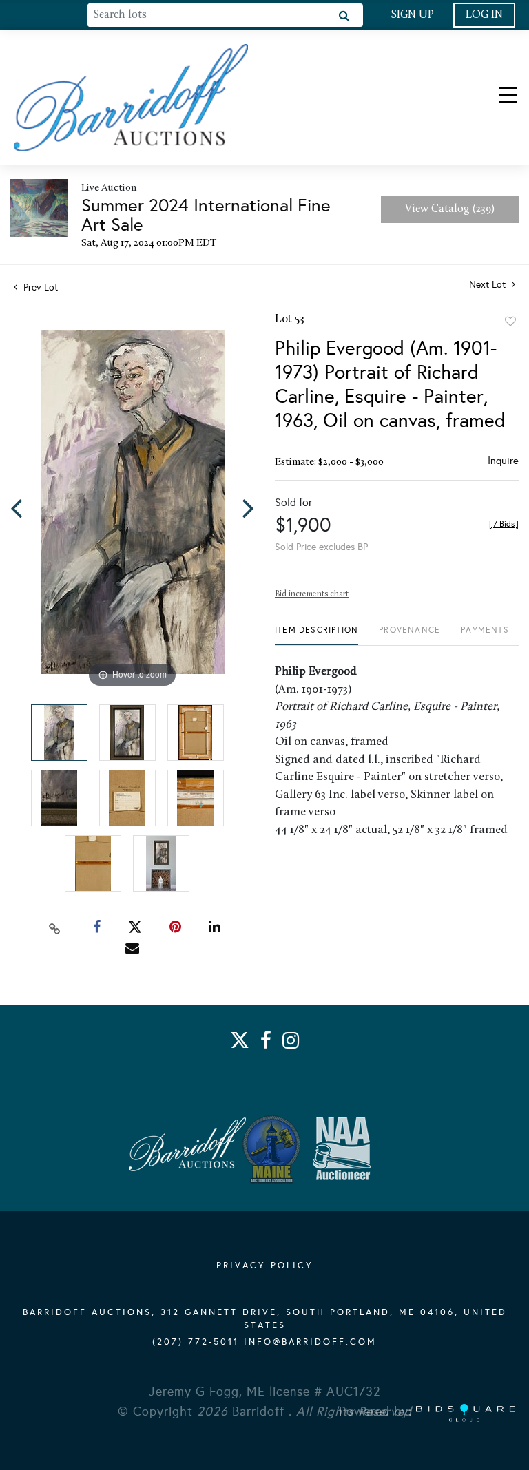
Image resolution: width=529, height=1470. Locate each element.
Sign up (412, 15)
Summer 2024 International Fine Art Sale (206, 214)
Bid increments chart (312, 594)
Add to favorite (510, 321)
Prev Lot (39, 287)
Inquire (503, 460)
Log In (484, 15)
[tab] (316, 635)
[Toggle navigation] (496, 98)
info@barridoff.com (310, 1341)
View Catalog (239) (450, 209)
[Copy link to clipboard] (55, 927)
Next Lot (488, 285)
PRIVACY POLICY (264, 1265)
